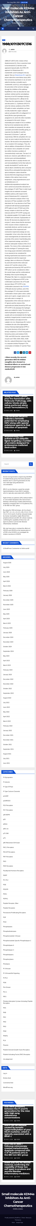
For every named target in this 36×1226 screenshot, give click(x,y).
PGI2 (4, 922)
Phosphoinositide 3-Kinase (11, 936)
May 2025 (6, 614)
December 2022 (8, 679)
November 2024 (8, 642)
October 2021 (7, 744)
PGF (4, 917)
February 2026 (7, 590)
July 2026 (6, 567)
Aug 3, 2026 (9, 1120)
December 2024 (8, 637)
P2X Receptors (8, 805)
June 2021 (6, 763)
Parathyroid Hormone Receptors (13, 870)
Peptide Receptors (9, 908)
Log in (5, 1073)
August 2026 (7, 562)
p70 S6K (6, 833)
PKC (4, 1017)
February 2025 (7, 628)
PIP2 (4, 996)
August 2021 (7, 754)
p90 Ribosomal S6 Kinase (11, 842)
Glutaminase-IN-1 (20, 75)
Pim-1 (5, 992)
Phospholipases (8, 954)
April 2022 (6, 716)
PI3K (4, 40)
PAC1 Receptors (8, 847)
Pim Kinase (6, 987)
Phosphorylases (8, 959)
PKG (4, 1026)
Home (13, 1222)
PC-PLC (5, 880)
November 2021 (8, 740)
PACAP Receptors (9, 852)
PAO (4, 861)
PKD (4, 1022)
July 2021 (6, 758)
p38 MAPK (6, 814)
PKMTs (5, 1036)
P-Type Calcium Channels (11, 791)
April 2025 (6, 618)
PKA (4, 1008)
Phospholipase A (8, 945)
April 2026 (6, 581)
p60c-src (6, 828)
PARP (5, 875)
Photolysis (6, 964)
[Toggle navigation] (18, 28)
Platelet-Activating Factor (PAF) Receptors (16, 1054)
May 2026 (6, 576)
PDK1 (5, 894)
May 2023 (6, 656)
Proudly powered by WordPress (13, 1217)
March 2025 (7, 623)
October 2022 (7, 688)
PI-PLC (5, 978)
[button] (33, 28)
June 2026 (6, 572)
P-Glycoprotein (8, 777)
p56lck (5, 824)
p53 (4, 819)
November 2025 (8, 604)
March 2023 (7, 665)
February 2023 (7, 670)
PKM (4, 1031)
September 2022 (8, 693)
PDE (4, 884)
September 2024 (8, 651)
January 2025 (7, 632)
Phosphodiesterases (9, 931)
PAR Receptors (8, 866)
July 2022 (6, 702)
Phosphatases (7, 926)
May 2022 (6, 712)
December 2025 (8, 600)
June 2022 (6, 707)
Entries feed (7, 1078)
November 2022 (8, 684)
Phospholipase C (8, 950)
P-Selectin (6, 782)
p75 (4, 838)
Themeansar (18, 1220)
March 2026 (7, 586)
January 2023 (7, 674)
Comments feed (8, 1082)
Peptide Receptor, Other (10, 903)
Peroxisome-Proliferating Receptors (14, 912)
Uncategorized (7, 1059)
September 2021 (8, 749)
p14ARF (5, 796)
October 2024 (7, 646)
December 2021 (8, 735)
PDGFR (5, 889)
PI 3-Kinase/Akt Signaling (11, 973)
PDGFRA (26, 286)
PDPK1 (5, 898)
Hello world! (25, 548)
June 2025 (6, 609)
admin (13, 49)
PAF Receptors (8, 856)
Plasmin (5, 1045)
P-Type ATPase (8, 787)
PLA (4, 1040)
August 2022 (7, 698)
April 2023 (6, 660)
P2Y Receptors (8, 810)
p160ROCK (7, 800)
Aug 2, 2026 (9, 1176)
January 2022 (7, 730)
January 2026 (7, 595)
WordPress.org (8, 1087)
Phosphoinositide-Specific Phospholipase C (17, 940)
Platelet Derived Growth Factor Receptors (16, 1050)
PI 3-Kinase (7, 968)
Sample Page (19, 1222)
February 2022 (7, 726)
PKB (4, 1012)
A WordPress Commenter (11, 548)
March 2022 (7, 721)
